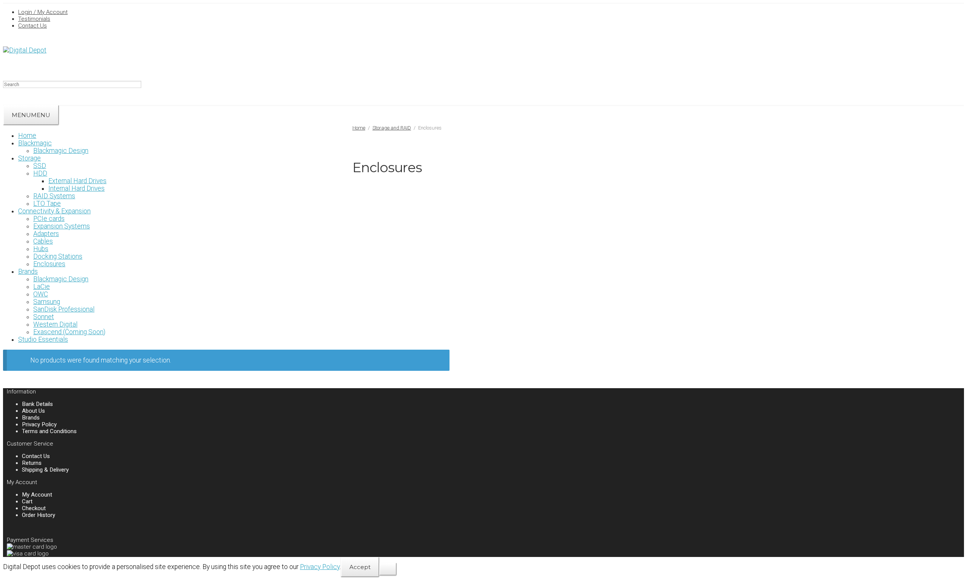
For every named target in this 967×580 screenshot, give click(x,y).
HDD (40, 173)
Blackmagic (35, 143)
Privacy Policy (39, 424)
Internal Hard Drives (76, 188)
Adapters (46, 234)
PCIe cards (49, 218)
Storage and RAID (391, 128)
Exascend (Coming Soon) (69, 332)
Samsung (46, 301)
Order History (38, 515)
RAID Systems (54, 196)
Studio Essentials (43, 339)
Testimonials (34, 18)
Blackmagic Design (60, 150)
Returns (32, 463)
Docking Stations (57, 256)
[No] (388, 569)
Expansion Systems (61, 226)
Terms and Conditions (49, 431)
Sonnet (43, 317)
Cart (27, 501)
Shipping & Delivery (45, 469)
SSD (39, 166)
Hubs (40, 249)
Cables (43, 241)
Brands (28, 271)
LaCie (41, 286)
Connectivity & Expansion (54, 211)
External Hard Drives (77, 181)
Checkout (34, 508)
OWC (40, 294)
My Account (37, 494)
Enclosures (49, 264)
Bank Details (37, 404)
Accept (360, 567)
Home (27, 135)
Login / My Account (43, 12)
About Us (33, 410)
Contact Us (32, 25)
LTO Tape (47, 203)
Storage (29, 158)
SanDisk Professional (63, 309)
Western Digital (55, 324)
